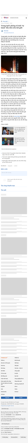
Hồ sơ (16, 386)
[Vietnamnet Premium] (4, 358)
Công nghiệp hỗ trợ (19, 378)
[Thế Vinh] (2, 31)
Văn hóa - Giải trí (19, 368)
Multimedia (3, 391)
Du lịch (16, 373)
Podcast (16, 391)
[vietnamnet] (6, 18)
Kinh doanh (17, 360)
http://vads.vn (8, 432)
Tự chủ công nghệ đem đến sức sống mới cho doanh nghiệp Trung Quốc (20, 130)
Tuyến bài (7, 397)
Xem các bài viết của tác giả (9, 32)
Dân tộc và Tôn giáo (5, 363)
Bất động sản (4, 376)
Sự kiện (20, 397)
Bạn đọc (16, 376)
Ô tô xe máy (3, 373)
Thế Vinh (6, 30)
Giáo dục (3, 365)
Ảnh (2, 389)
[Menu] (2, 18)
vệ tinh (15, 165)
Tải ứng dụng (5, 437)
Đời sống (3, 368)
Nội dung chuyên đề (19, 383)
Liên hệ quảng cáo (5, 423)
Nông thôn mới (18, 381)
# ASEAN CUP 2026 (14, 17)
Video (16, 389)
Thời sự (2, 360)
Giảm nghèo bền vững (6, 381)
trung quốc (10, 165)
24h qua (3, 394)
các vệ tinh (17, 116)
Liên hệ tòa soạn (5, 408)
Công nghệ (5, 21)
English (2, 386)
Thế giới (16, 365)
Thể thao (17, 363)
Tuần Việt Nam (4, 378)
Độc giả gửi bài (14, 437)
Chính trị (17, 357)
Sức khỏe (3, 370)
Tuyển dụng (23, 437)
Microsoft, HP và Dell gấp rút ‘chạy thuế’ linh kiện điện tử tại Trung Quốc (20, 140)
